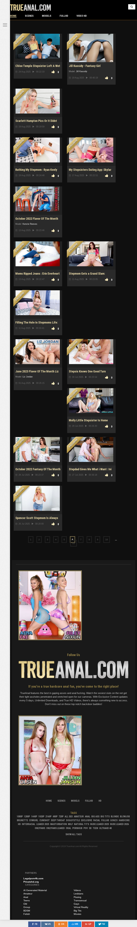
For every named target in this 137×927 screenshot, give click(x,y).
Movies (77, 914)
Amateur (79, 816)
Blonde (115, 816)
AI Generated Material (35, 890)
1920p (41, 816)
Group (26, 907)
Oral (68, 828)
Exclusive (86, 820)
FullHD (64, 15)
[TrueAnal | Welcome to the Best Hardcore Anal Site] (5, 5)
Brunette (22, 820)
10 (106, 539)
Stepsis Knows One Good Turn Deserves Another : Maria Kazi (87, 373)
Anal (87, 816)
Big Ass (95, 816)
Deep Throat (58, 820)
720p (61, 816)
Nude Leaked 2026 (119, 824)
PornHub (77, 828)
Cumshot (44, 820)
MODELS (46, 15)
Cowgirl (33, 820)
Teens (26, 900)
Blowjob (125, 816)
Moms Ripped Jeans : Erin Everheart (37, 273)
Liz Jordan (28, 376)
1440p (34, 816)
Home (13, 15)
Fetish (26, 914)
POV (86, 828)
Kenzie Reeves (30, 224)
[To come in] (5, 15)
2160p (48, 816)
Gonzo (114, 820)
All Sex (69, 816)
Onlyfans (40, 828)
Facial (96, 820)
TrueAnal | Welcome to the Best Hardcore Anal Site (30, 7)
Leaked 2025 (42, 824)
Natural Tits (81, 824)
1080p (20, 816)
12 (73, 543)
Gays (76, 903)
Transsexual (80, 900)
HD (19, 824)
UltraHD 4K (105, 828)
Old (25, 903)
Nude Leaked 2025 (99, 824)
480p (55, 816)
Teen (95, 828)
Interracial (28, 824)
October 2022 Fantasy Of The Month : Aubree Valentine (37, 471)
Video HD (82, 15)
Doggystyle (73, 820)
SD (90, 828)
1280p (27, 816)
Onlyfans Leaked (55, 828)
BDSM (26, 910)
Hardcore (124, 820)
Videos (77, 890)
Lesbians (78, 893)
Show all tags (73, 834)
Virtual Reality (81, 907)
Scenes (29, 15)
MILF (70, 824)
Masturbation (58, 824)
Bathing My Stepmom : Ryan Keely (36, 169)
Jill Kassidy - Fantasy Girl (85, 66)
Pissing (77, 897)
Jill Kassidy (81, 71)
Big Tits (105, 816)
